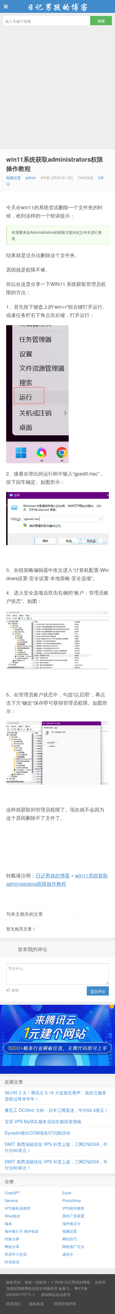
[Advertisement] (57, 88)
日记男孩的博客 (57, 6)
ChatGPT (12, 1192)
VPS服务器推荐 (17, 1208)
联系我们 (13, 1303)
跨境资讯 (12, 1261)
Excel (66, 1192)
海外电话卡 (71, 1223)
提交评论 (97, 991)
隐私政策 (36, 1303)
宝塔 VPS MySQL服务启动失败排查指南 (43, 1121)
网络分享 (12, 1246)
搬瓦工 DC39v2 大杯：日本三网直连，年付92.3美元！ (57, 1110)
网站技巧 (69, 1238)
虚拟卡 (67, 1254)
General (11, 1200)
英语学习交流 (16, 1254)
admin (30, 177)
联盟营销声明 (64, 1303)
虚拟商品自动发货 (56, 1294)
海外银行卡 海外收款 (22, 1231)
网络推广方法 (73, 1246)
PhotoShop (71, 1200)
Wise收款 (12, 1215)
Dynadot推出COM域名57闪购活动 (37, 1133)
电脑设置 (13, 177)
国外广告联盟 (73, 1215)
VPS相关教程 (73, 1208)
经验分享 (12, 1238)
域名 (8, 1223)
